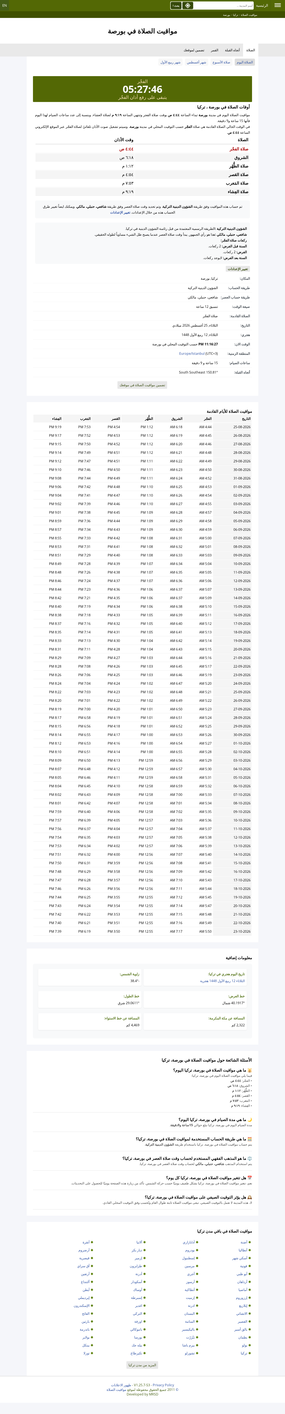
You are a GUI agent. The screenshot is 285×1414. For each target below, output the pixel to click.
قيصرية (84, 1258)
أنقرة (86, 1242)
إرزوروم (241, 1297)
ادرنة (191, 1305)
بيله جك (137, 1345)
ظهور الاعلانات (121, 1385)
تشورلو (190, 1353)
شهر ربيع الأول (170, 62)
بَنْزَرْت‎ (190, 1337)
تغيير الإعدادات (120, 212)
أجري (191, 1274)
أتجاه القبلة (232, 50)
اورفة (138, 1321)
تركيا (244, 1353)
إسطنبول (188, 1258)
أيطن (86, 1289)
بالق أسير (240, 1329)
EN (4, 5)
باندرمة (85, 1329)
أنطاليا (243, 1250)
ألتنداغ (85, 1281)
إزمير (138, 1258)
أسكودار (136, 1281)
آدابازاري (189, 1242)
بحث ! (176, 6)
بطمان (242, 1337)
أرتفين (85, 1274)
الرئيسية (262, 5)
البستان (189, 1313)
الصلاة (250, 50)
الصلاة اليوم (245, 62)
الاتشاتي (241, 1313)
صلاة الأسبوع (221, 62)
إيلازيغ (243, 1305)
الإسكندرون (82, 1305)
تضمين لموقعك (194, 50)
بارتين (86, 1321)
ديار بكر (137, 1250)
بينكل (86, 1345)
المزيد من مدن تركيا (142, 1365)
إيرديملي (84, 1297)
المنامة (190, 1321)
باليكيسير (188, 1329)
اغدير (138, 1305)
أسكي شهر (239, 1258)
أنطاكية (190, 1289)
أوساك (137, 1289)
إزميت (190, 1297)
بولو (244, 1345)
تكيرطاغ (136, 1353)
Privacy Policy (163, 1385)
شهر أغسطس (196, 62)
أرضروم (84, 1250)
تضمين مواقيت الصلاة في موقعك (142, 385)
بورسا (138, 1337)
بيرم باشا (188, 1345)
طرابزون (136, 1266)
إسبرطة (136, 1297)
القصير (242, 1321)
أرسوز (190, 1281)
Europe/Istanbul (192, 353)
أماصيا (242, 1289)
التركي (137, 1313)
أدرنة (138, 1274)
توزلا (86, 1353)
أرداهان (242, 1281)
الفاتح (86, 1313)
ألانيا (139, 1242)
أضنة (244, 1242)
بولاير (86, 1337)
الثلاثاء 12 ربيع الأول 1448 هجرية (222, 981)
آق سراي (83, 1266)
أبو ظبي (242, 1274)
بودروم (190, 1250)
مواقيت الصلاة (116, 1389)
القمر (214, 50)
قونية (243, 1266)
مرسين (190, 1266)
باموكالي (136, 1329)
